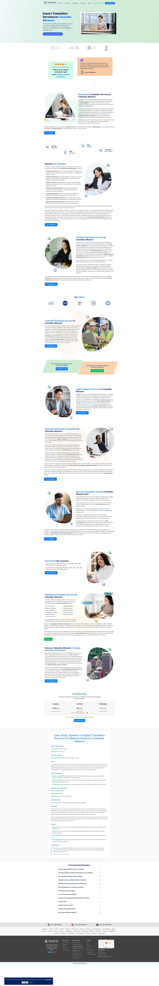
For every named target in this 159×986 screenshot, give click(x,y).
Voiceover (65, 948)
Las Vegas (84, 931)
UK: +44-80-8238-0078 (80, 924)
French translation (50, 606)
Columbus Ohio (96, 929)
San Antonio (71, 933)
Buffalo (68, 929)
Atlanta (51, 929)
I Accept (25, 982)
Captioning (65, 944)
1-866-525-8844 (98, 3)
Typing (64, 946)
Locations (82, 3)
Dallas (113, 929)
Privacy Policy (48, 979)
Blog (88, 942)
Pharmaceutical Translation (78, 948)
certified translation (85, 242)
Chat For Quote (110, 3)
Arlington (44, 929)
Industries (67, 3)
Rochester (63, 933)
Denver (44, 931)
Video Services (66, 950)
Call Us (49, 639)
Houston (61, 931)
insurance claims (76, 184)
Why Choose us (90, 950)
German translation (68, 612)
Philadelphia (112, 931)
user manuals (69, 197)
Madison (91, 931)
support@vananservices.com (107, 956)
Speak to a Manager (97, 370)
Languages (75, 3)
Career (89, 3)
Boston (62, 929)
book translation (109, 269)
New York (98, 931)
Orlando (105, 931)
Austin (56, 929)
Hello (109, 593)
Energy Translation (76, 944)
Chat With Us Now (62, 368)
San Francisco (80, 933)
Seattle (88, 933)
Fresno (55, 931)
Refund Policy (90, 952)
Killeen (82, 510)
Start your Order (79, 720)
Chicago (81, 929)
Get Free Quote (51, 284)
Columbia (88, 929)
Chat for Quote (51, 346)
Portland (56, 933)
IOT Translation (75, 957)
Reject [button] (31, 982)
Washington (102, 933)
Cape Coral (75, 929)
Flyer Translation (76, 942)
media (54, 207)
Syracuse (94, 933)
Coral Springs (106, 929)
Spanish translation (50, 616)
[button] (94, 82)
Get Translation (51, 224)
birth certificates (62, 171)
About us (89, 948)
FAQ (88, 944)
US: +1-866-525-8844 (56, 924)
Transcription (65, 942)
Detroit (50, 931)
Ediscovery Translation (77, 955)
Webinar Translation (76, 953)
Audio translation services (107, 127)
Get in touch (49, 133)
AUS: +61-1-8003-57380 (105, 924)
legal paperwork (85, 394)
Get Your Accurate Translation (53, 34)
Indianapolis (69, 931)
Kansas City (106, 508)
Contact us (89, 946)
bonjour (87, 602)
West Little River (101, 510)
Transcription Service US (81, 963)
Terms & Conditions (91, 954)
